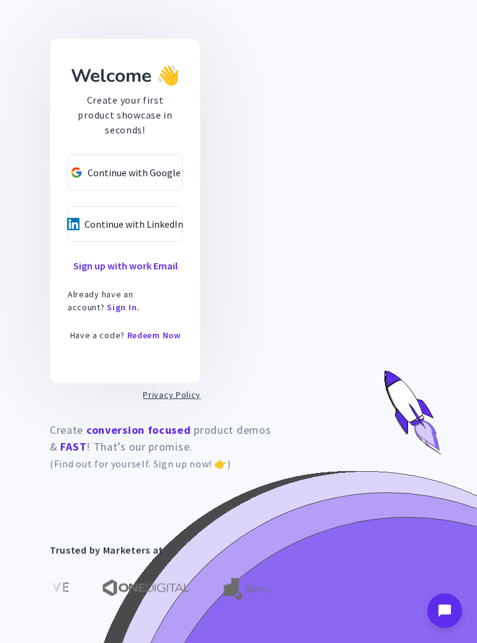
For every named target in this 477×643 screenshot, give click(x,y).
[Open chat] (444, 610)
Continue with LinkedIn (133, 224)
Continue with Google (134, 172)
